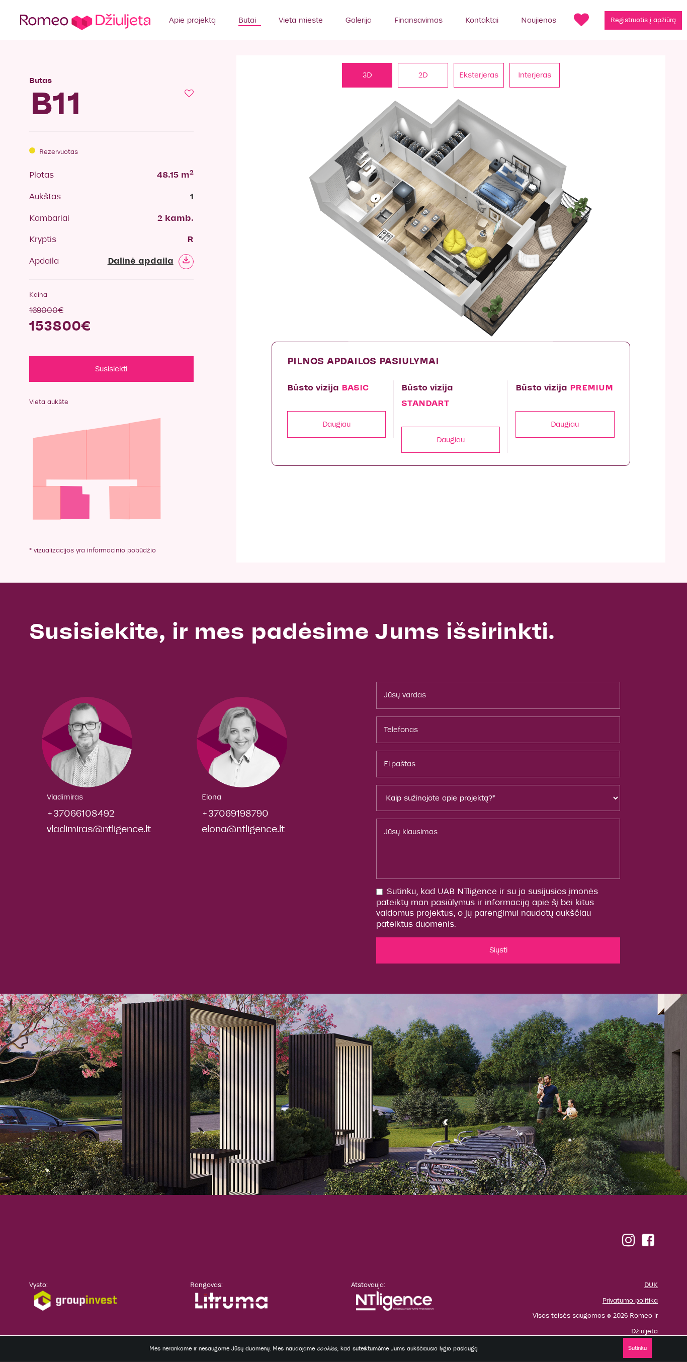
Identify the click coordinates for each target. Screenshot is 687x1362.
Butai (247, 20)
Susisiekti (111, 369)
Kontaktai (481, 20)
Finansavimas (418, 20)
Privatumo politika (630, 1300)
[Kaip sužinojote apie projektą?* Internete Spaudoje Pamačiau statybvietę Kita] (498, 798)
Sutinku (637, 1348)
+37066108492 (81, 813)
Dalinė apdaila (141, 261)
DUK (651, 1285)
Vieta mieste (301, 20)
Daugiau (336, 424)
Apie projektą (192, 20)
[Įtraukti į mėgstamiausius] (189, 94)
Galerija (359, 20)
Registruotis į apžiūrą (643, 20)
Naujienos (538, 20)
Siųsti (498, 950)
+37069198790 (235, 813)
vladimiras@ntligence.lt (99, 829)
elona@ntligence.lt (243, 829)
